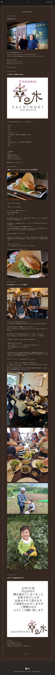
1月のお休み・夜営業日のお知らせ (15, 74)
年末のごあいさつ (11, 18)
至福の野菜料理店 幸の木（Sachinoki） (24, 671)
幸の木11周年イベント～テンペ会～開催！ (17, 284)
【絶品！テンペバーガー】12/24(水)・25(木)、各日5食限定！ (22, 169)
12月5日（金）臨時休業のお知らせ (15, 577)
